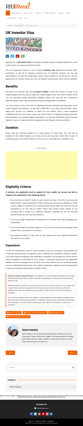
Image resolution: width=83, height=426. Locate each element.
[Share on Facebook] (7, 56)
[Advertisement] (41, 165)
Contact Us (38, 421)
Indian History (16, 13)
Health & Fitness (50, 13)
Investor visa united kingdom (36, 312)
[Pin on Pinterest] (17, 56)
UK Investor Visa (57, 312)
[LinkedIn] (51, 413)
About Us (31, 421)
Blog (20, 18)
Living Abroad (11, 18)
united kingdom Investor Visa (19, 317)
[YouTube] (39, 413)
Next (71, 353)
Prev (11, 353)
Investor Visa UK (14, 312)
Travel (68, 13)
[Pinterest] (43, 413)
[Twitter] (35, 413)
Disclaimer (51, 421)
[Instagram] (47, 413)
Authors (44, 421)
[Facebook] (31, 413)
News (26, 18)
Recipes (61, 13)
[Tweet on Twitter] (12, 56)
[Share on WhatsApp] (23, 56)
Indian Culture (28, 13)
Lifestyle (38, 13)
